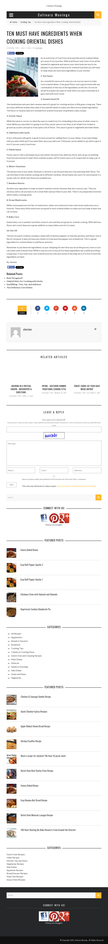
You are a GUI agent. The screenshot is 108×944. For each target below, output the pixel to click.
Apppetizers (16, 637)
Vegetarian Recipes (15, 864)
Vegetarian (16, 678)
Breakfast (15, 644)
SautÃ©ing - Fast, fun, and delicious (24, 284)
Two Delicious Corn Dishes (20, 287)
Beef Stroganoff (15, 278)
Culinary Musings (54, 5)
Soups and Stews (18, 674)
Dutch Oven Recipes (16, 854)
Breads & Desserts (19, 641)
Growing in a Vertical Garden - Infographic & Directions (21, 389)
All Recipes (16, 633)
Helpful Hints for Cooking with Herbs (25, 281)
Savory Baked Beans (29, 550)
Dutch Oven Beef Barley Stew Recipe (37, 770)
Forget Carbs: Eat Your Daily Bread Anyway (87, 387)
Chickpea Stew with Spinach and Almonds (38, 594)
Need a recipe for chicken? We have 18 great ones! (43, 756)
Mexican (15, 663)
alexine (39, 48)
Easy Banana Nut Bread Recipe (34, 800)
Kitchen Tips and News (17, 860)
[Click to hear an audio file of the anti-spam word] (54, 434)
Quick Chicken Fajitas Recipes (34, 711)
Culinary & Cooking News (22, 652)
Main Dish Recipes (15, 876)
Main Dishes (16, 659)
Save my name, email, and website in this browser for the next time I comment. (54, 479)
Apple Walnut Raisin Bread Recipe (35, 726)
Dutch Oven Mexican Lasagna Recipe (37, 815)
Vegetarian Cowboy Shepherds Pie (35, 609)
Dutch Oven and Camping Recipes (26, 655)
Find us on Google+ (54, 524)
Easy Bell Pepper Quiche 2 (31, 564)
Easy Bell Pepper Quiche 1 (31, 579)
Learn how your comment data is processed (76, 486)
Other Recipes (13, 857)
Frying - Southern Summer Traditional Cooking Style (54, 387)
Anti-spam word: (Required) (53, 420)
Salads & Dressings (19, 666)
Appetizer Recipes (15, 870)
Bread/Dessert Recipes (17, 873)
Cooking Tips (13, 48)
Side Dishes (16, 670)
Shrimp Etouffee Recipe (31, 741)
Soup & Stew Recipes (16, 879)
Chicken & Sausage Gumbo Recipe (36, 696)
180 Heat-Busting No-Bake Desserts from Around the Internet (48, 830)
